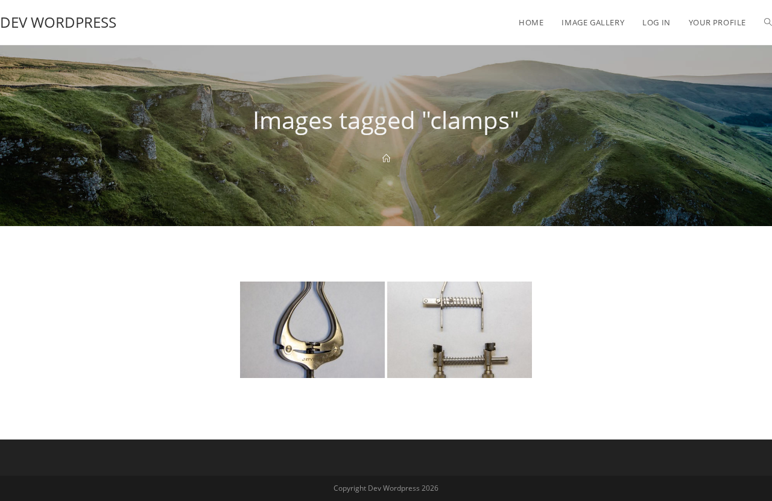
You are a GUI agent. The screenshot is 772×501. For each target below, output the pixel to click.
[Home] (386, 158)
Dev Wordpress (58, 22)
